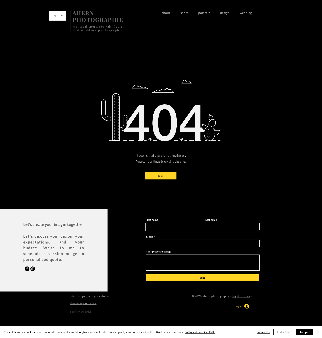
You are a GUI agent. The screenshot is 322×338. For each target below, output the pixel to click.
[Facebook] (27, 268)
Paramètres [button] (263, 332)
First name (152, 219)
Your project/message (158, 251)
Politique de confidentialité (200, 332)
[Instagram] (32, 268)
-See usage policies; (83, 303)
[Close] (317, 332)
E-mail (150, 236)
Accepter (304, 332)
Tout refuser (284, 332)
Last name (211, 219)
